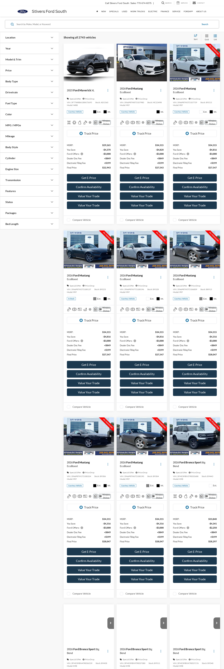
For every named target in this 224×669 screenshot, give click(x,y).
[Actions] (108, 90)
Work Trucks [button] (137, 11)
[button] (110, 62)
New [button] (103, 11)
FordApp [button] (188, 11)
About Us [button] (201, 11)
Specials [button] (114, 11)
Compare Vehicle (81, 219)
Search (205, 24)
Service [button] (176, 11)
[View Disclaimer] (90, 122)
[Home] (97, 11)
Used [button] (124, 11)
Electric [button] (152, 11)
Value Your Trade (89, 196)
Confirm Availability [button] (89, 187)
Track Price (91, 133)
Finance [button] (165, 11)
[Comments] (95, 122)
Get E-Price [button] (88, 178)
